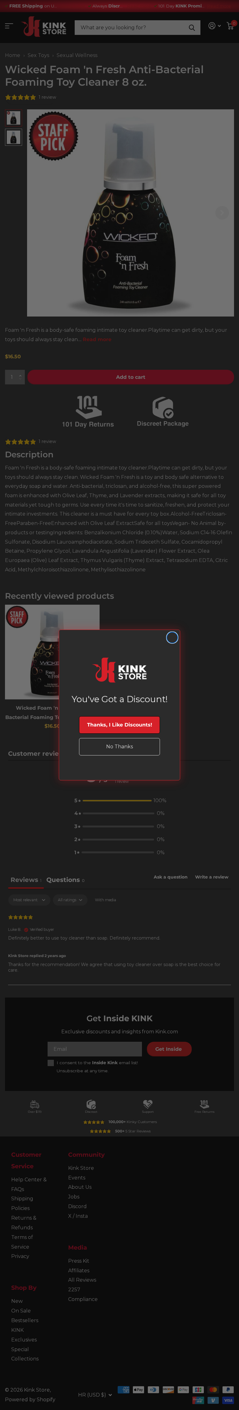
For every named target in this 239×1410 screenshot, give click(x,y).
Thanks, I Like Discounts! (119, 725)
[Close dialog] (172, 637)
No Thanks (119, 747)
